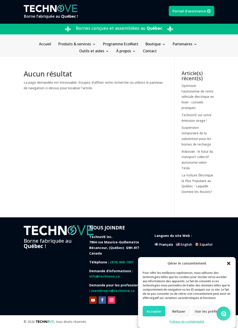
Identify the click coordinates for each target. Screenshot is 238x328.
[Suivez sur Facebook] (102, 300)
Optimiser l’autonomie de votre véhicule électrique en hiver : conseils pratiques (198, 96)
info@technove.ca (104, 276)
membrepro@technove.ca (113, 290)
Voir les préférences (211, 311)
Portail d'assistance (189, 11)
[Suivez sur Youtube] (93, 300)
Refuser (178, 311)
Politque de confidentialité (187, 322)
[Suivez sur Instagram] (111, 300)
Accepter (154, 311)
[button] (228, 263)
